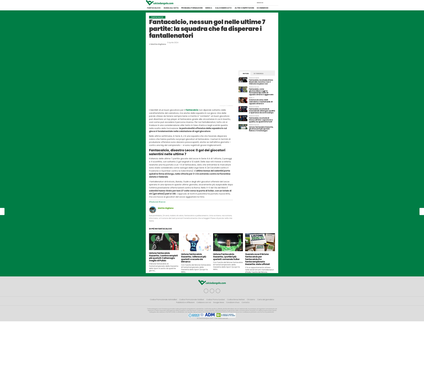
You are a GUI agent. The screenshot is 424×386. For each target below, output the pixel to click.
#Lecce (162, 202)
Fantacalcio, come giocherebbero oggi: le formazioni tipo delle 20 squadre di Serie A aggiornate (261, 92)
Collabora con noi (204, 302)
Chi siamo (251, 299)
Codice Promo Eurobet (215, 299)
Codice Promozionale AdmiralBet (163, 299)
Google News (218, 302)
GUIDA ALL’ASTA (171, 8)
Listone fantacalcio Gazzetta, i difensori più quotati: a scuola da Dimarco (193, 258)
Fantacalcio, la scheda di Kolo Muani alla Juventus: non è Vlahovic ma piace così (261, 82)
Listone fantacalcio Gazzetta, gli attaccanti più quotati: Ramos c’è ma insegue (261, 129)
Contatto (246, 302)
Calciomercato (223, 8)
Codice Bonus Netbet (236, 299)
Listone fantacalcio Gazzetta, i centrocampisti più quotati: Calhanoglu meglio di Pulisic (163, 257)
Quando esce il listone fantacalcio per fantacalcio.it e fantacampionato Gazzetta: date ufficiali (257, 259)
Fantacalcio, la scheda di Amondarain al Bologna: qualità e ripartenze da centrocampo (262, 111)
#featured (153, 202)
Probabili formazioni (192, 8)
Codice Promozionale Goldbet (191, 299)
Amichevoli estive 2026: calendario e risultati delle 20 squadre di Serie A (261, 102)
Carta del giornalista (265, 299)
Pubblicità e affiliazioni (185, 302)
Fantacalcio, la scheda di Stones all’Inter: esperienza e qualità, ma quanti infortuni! (261, 120)
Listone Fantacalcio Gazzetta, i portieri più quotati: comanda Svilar (226, 257)
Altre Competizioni (244, 8)
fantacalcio (192, 110)
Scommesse (262, 8)
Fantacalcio (153, 8)
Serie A (208, 8)
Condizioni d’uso (232, 302)
